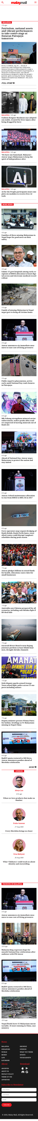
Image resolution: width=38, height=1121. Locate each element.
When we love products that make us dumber (19, 799)
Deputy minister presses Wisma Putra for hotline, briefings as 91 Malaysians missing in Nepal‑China (18, 723)
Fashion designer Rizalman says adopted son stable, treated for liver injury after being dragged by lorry (19, 120)
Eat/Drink (6, 1060)
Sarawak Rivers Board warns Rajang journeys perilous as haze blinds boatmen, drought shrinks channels (18, 648)
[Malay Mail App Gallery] (22, 1073)
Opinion (23, 1049)
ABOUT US (5, 1071)
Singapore (6, 1049)
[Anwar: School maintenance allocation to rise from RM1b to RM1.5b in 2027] (19, 480)
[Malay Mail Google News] (27, 1073)
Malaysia (5, 115)
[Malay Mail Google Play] (27, 1070)
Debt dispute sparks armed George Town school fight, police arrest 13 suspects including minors (18, 685)
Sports (22, 1055)
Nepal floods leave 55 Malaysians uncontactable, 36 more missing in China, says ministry (19, 1026)
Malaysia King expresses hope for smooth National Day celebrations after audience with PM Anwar (18, 952)
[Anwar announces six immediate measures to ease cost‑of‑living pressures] (19, 330)
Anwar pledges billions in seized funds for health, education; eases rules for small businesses (18, 573)
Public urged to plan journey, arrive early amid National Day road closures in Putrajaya (18, 383)
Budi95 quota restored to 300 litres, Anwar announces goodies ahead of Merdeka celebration (17, 760)
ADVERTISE (6, 1079)
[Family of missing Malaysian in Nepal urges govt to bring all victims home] (19, 294)
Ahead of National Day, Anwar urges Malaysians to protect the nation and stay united (17, 460)
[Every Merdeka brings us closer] (19, 814)
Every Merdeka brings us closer (19, 831)
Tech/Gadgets (25, 1057)
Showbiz (23, 1046)
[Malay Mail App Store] (22, 1070)
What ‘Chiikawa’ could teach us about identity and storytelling (19, 863)
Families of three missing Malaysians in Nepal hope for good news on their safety (18, 237)
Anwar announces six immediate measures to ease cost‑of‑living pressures (18, 347)
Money (4, 1055)
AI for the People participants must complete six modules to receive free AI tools (19, 194)
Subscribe (7, 1105)
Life (3, 1057)
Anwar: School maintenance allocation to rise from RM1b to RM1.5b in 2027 (18, 497)
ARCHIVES (5, 1068)
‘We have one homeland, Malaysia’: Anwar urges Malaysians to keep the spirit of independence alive (17, 157)
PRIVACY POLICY (8, 1074)
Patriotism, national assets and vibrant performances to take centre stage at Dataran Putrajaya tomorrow (17, 33)
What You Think (26, 1052)
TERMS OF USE (7, 1077)
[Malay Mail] (19, 4)
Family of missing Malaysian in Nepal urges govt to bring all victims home (18, 311)
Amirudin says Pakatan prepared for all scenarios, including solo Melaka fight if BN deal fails (19, 610)
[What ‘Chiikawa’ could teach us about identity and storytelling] (19, 845)
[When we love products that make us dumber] (19, 782)
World (4, 1052)
